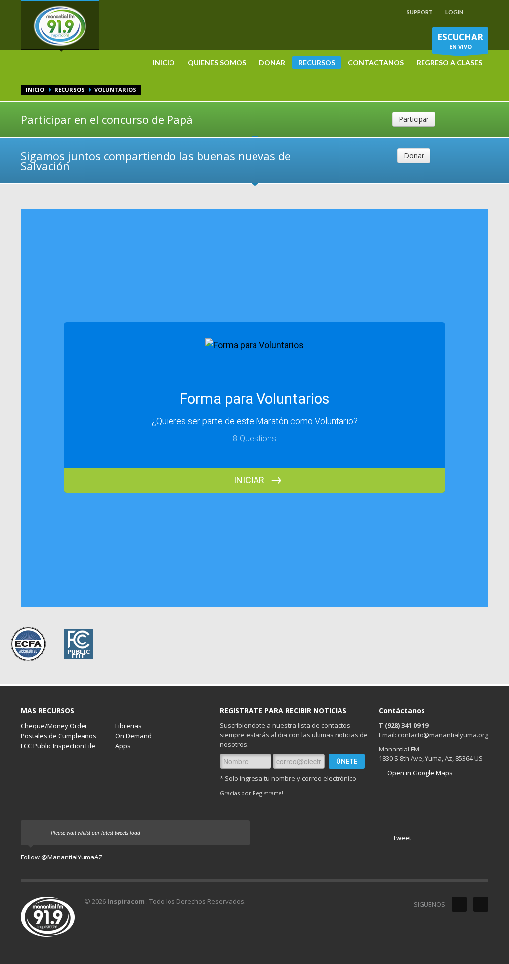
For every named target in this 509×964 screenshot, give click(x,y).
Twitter (459, 904)
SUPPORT (420, 12)
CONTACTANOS (376, 62)
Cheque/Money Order (54, 725)
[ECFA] (28, 643)
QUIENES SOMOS (217, 62)
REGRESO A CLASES (449, 62)
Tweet (402, 837)
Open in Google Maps (419, 772)
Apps (123, 745)
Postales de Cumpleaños (58, 735)
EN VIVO (460, 40)
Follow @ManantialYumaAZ (61, 857)
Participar (414, 119)
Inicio (35, 89)
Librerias (128, 725)
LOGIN (454, 12)
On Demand (133, 735)
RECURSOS (313, 63)
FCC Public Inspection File (58, 745)
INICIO (164, 62)
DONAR (272, 62)
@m (429, 734)
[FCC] (78, 643)
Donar (414, 155)
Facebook (480, 904)
